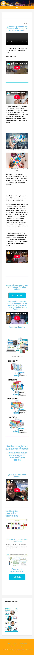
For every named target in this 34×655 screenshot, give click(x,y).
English (26, 23)
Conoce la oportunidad (17, 570)
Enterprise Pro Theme (19, 649)
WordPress (18, 651)
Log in (24, 651)
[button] (17, 295)
